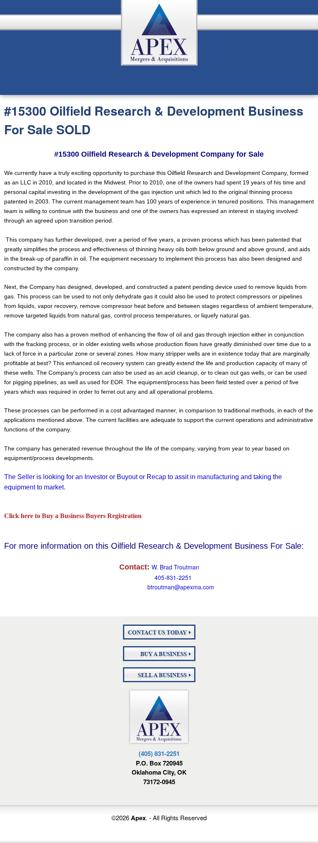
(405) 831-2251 (159, 753)
